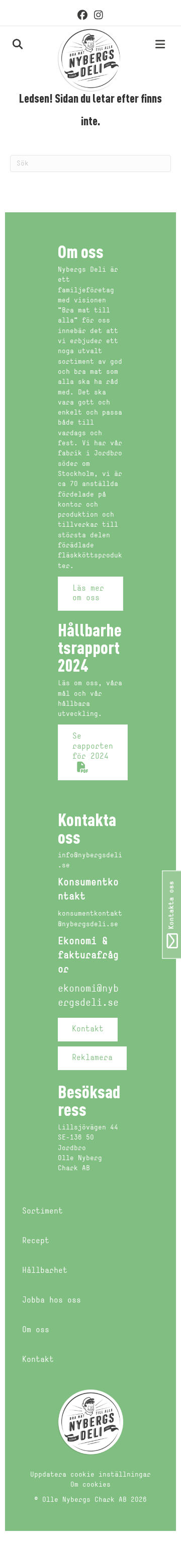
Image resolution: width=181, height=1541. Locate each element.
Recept (35, 1241)
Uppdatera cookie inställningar (90, 1475)
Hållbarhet (44, 1271)
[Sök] (6, 44)
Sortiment (42, 1211)
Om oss (35, 1330)
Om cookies (90, 1485)
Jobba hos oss (51, 1300)
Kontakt (38, 1360)
